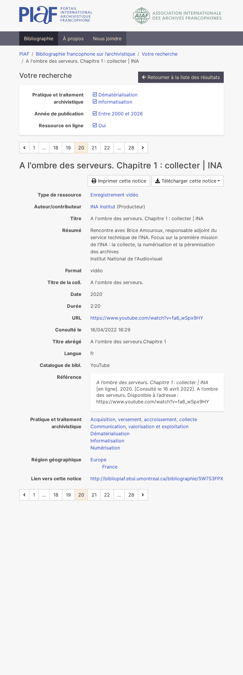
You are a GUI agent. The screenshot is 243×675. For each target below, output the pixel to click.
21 (94, 148)
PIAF (24, 54)
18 (55, 148)
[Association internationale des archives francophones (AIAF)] (177, 15)
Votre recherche (160, 54)
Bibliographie (38, 38)
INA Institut (102, 207)
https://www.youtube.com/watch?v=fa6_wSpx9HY (146, 318)
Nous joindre (107, 38)
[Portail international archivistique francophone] (55, 15)
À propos (73, 38)
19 (68, 148)
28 (131, 148)
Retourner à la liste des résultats (183, 77)
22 (107, 148)
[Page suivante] (143, 147)
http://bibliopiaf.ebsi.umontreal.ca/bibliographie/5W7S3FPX (156, 478)
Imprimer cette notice (121, 181)
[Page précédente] (24, 147)
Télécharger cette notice (188, 181)
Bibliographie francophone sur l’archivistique (85, 54)
